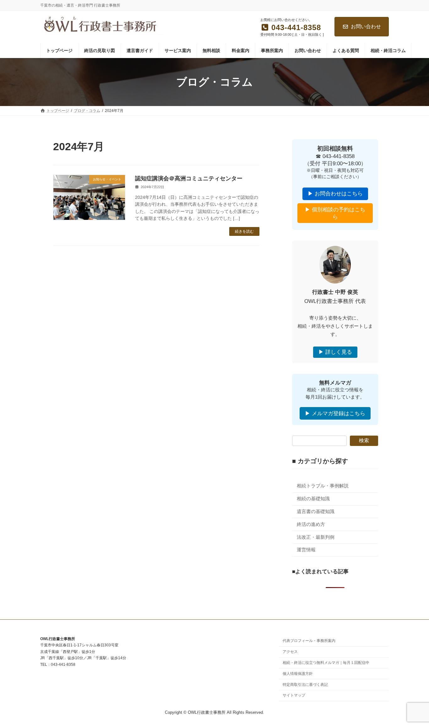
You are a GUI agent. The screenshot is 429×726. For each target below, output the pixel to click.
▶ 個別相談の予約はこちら (335, 213)
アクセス (290, 652)
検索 (364, 440)
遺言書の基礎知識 (315, 511)
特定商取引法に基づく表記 (305, 684)
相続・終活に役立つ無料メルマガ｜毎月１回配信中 (326, 662)
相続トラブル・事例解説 (323, 486)
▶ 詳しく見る (335, 352)
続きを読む (244, 231)
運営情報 (306, 550)
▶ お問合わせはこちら (335, 194)
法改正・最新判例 (315, 537)
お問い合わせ (366, 26)
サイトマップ (294, 695)
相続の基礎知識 (313, 498)
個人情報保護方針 (298, 673)
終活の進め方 (311, 524)
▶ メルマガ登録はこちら (335, 413)
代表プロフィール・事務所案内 (309, 641)
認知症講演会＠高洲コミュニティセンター (188, 178)
